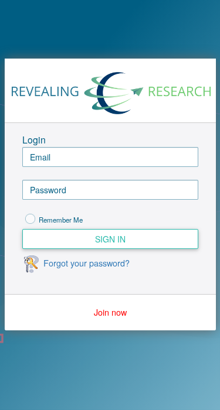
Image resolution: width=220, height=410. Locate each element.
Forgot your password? (86, 263)
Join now (110, 312)
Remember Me (61, 219)
